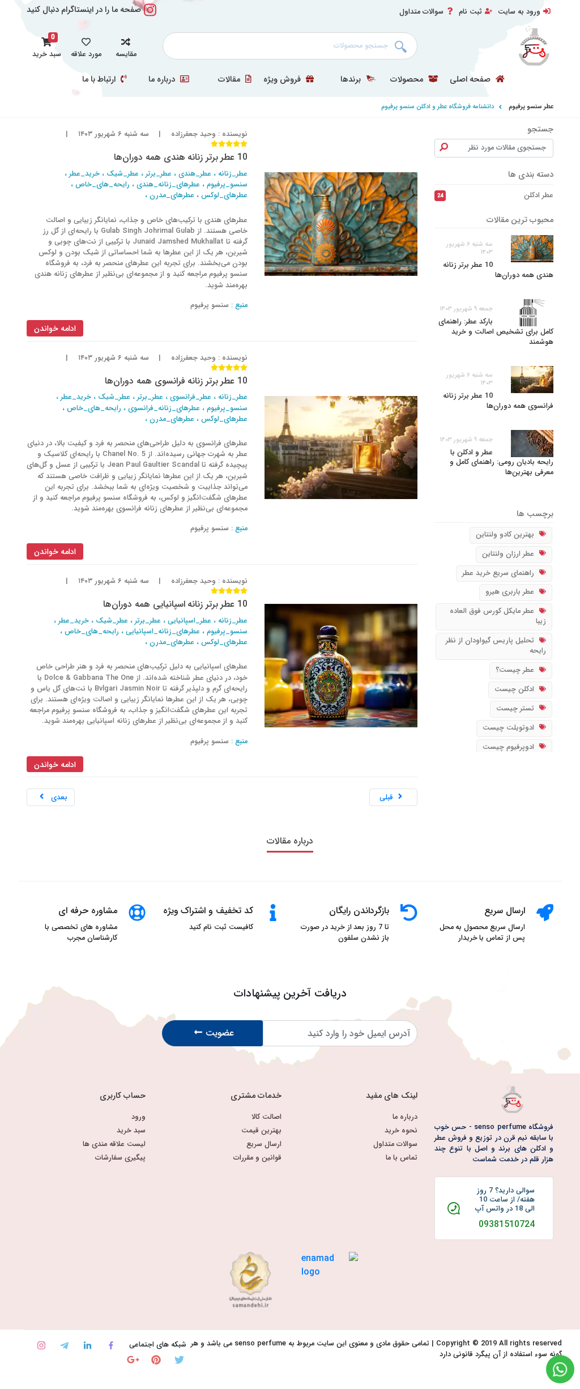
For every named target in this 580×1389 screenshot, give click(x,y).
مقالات (230, 80)
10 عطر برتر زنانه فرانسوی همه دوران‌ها (498, 401)
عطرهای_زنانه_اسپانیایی (163, 631)
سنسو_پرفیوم (227, 184)
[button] (126, 46)
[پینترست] (156, 1360)
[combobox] (290, 45)
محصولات (407, 80)
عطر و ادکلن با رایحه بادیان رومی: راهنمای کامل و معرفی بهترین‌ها (501, 463)
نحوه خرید (401, 1131)
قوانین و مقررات (257, 1158)
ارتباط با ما (100, 80)
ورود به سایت (519, 12)
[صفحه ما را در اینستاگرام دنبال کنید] (150, 16)
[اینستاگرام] (41, 1346)
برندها (351, 80)
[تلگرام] (64, 1346)
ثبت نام (470, 12)
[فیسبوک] (111, 1346)
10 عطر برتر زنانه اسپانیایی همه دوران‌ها (175, 604)
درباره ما (162, 80)
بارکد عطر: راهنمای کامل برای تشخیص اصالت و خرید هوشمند (495, 332)
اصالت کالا (266, 1117)
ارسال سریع (264, 1144)
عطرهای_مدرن (172, 195)
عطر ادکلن (495, 195)
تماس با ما (401, 1158)
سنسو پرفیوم (209, 305)
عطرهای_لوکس (224, 195)
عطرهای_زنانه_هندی (168, 184)
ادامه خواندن (55, 328)
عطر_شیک (122, 174)
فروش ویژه (283, 80)
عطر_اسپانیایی (189, 621)
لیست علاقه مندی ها (114, 1144)
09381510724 (507, 1224)
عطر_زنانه (233, 174)
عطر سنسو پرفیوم (531, 106)
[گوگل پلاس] (133, 1360)
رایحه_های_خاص (102, 184)
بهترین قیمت (261, 1131)
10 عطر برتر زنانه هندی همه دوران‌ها (498, 270)
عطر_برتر (159, 174)
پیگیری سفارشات (120, 1158)
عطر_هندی (194, 174)
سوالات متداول (421, 12)
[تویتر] (179, 1360)
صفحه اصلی (471, 80)
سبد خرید (131, 1131)
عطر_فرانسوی (190, 397)
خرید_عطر (84, 174)
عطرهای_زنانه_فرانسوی (164, 408)
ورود (138, 1117)
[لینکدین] (87, 1346)
